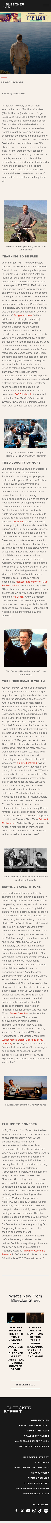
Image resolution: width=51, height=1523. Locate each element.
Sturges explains (23, 315)
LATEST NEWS (41, 1462)
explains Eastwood (27, 763)
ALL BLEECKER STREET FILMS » (32, 1441)
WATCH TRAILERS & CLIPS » (34, 1446)
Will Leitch (18, 596)
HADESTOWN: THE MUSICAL (34, 1425)
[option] (16, 1343)
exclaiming (18, 521)
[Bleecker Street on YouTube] (28, 1512)
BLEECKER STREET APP (36, 1483)
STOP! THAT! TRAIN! (38, 1431)
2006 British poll (22, 394)
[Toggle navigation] (46, 6)
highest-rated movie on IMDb (32, 581)
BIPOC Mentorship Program (32, 1488)
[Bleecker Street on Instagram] (34, 1512)
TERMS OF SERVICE (38, 1478)
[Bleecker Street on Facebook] (16, 1512)
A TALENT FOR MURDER (36, 1436)
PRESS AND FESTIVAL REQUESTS (31, 1468)
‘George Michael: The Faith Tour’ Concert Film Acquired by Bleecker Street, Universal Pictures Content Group (16, 1348)
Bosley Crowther (19, 1013)
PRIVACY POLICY (40, 1473)
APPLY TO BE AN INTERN (36, 1494)
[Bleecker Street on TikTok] (40, 1512)
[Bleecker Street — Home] (13, 6)
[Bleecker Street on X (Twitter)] (22, 1512)
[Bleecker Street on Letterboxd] (46, 1510)
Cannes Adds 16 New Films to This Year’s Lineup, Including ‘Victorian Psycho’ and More (35, 1342)
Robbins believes (11, 585)
